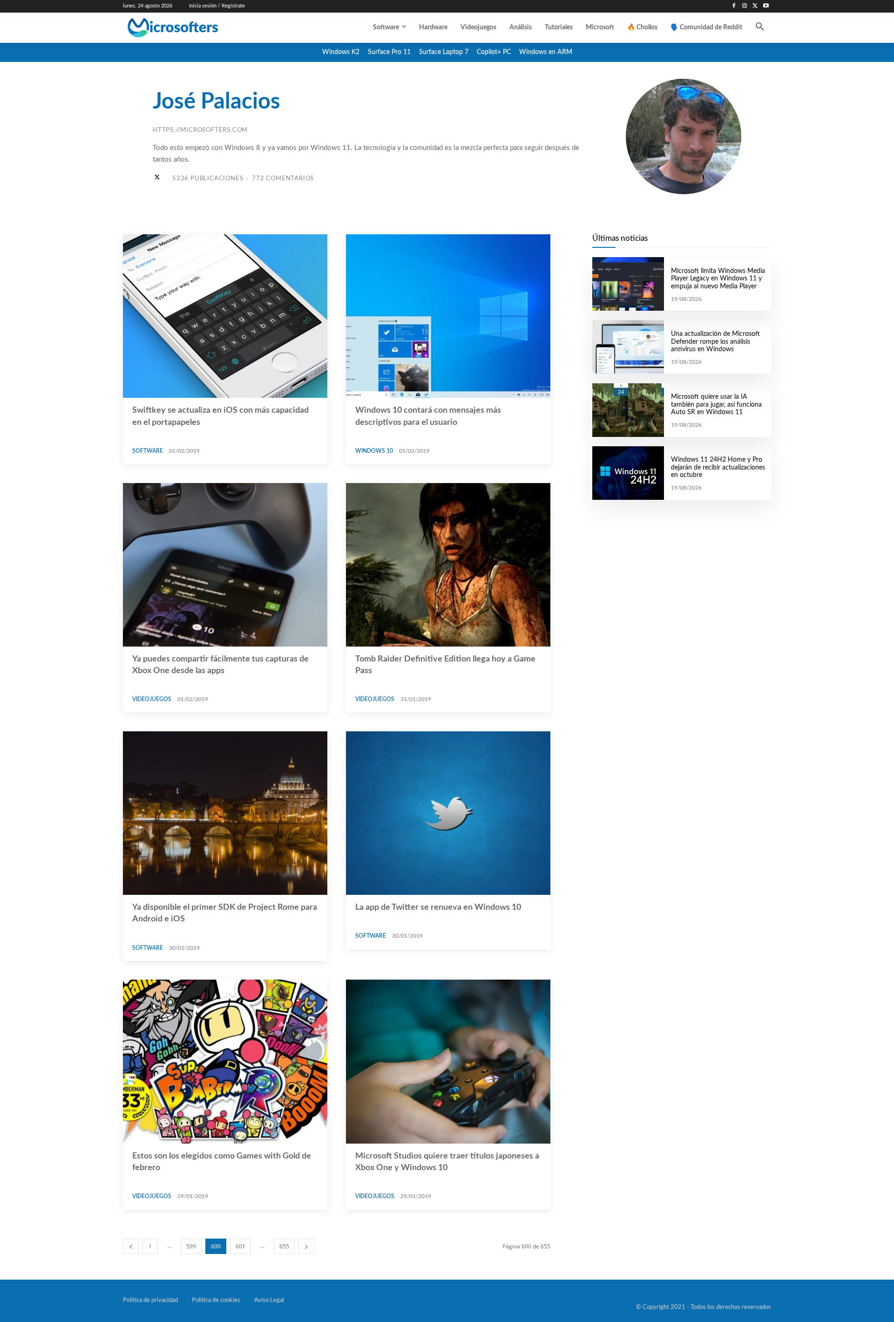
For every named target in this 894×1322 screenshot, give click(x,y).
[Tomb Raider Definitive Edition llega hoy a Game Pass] (448, 565)
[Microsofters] (194, 28)
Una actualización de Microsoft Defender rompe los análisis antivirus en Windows (715, 342)
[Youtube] (765, 6)
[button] (760, 27)
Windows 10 (374, 451)
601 (240, 1246)
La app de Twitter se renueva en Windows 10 (438, 907)
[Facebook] (734, 6)
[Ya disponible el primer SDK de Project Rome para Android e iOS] (225, 813)
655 (284, 1246)
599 (191, 1246)
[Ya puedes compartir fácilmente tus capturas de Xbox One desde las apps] (225, 565)
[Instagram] (744, 6)
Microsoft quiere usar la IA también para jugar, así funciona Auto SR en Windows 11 (716, 405)
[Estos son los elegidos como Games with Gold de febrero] (225, 1061)
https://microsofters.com (200, 130)
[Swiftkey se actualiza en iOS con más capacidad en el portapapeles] (225, 316)
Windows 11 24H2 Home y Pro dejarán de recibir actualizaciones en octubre (718, 468)
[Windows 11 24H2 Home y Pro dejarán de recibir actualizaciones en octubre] (628, 473)
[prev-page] (131, 1246)
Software (147, 451)
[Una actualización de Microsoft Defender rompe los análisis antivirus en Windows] (628, 347)
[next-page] (306, 1246)
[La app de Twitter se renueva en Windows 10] (448, 813)
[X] (755, 6)
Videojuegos (151, 699)
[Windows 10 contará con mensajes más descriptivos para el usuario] (448, 316)
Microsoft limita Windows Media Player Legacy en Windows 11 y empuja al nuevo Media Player (718, 279)
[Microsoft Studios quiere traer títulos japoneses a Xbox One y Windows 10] (448, 1061)
